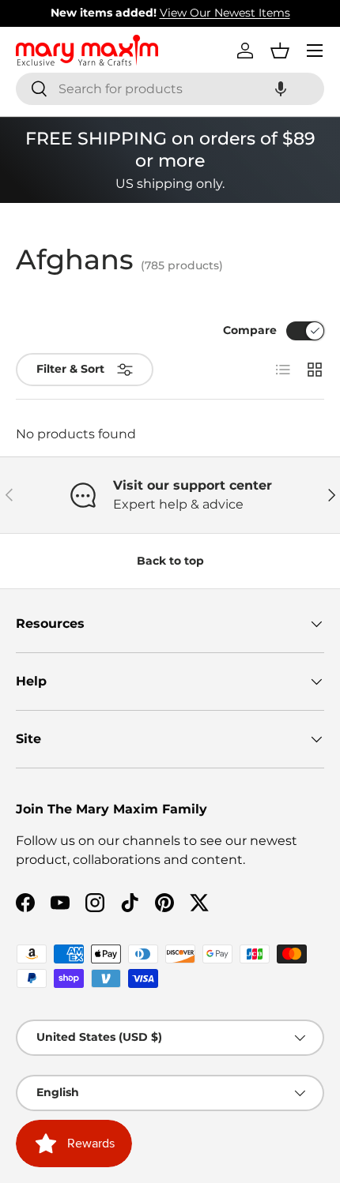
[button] (280, 89)
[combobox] (170, 89)
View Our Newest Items (225, 13)
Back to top (170, 561)
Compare (250, 330)
